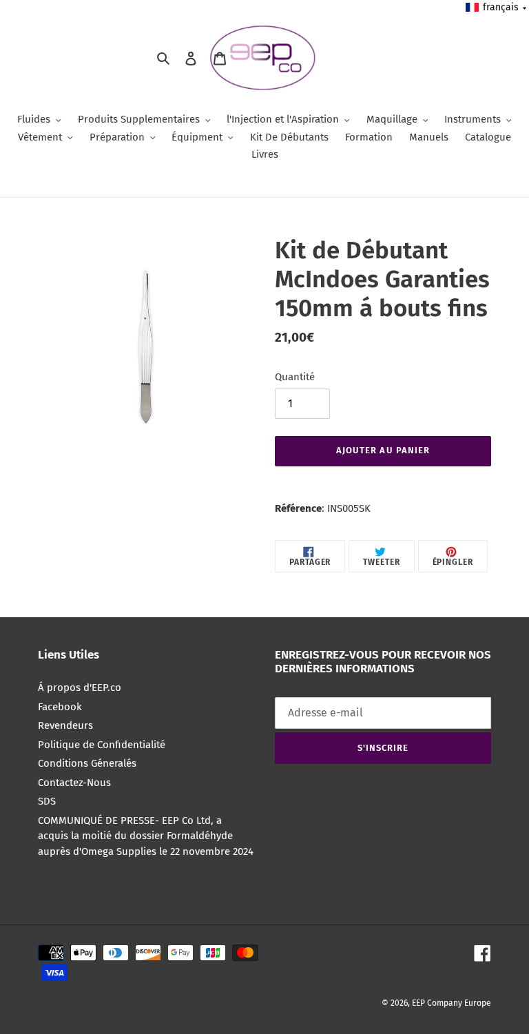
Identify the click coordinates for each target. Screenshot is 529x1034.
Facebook (60, 707)
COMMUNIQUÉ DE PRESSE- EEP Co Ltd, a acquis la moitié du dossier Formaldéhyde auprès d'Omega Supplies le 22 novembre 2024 (145, 836)
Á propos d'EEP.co (79, 687)
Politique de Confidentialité (101, 744)
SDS (47, 801)
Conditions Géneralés (87, 763)
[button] (496, 7)
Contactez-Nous (74, 782)
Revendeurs (65, 725)
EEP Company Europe (451, 1003)
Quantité (295, 377)
